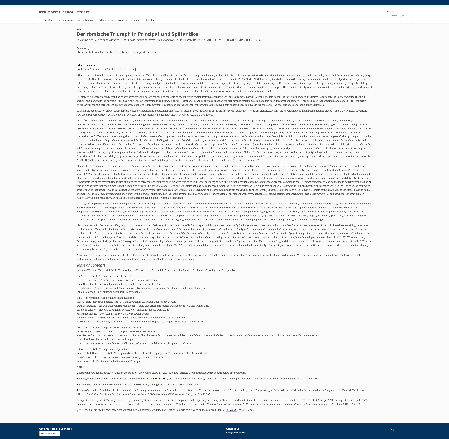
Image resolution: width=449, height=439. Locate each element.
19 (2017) (158, 378)
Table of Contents (86, 65)
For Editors (123, 20)
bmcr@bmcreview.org (235, 432)
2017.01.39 (231, 409)
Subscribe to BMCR (49, 433)
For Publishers (85, 20)
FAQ (136, 20)
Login (393, 429)
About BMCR (106, 20)
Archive (48, 20)
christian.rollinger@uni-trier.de (139, 52)
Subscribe (148, 20)
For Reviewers (66, 20)
